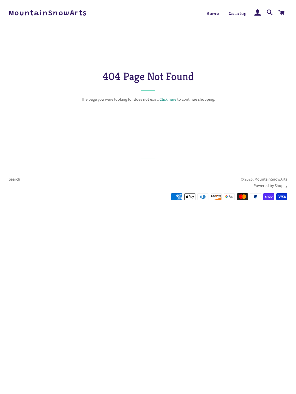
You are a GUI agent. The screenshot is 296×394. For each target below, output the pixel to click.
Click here (168, 99)
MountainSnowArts (48, 13)
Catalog (238, 14)
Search (14, 179)
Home (213, 14)
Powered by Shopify (270, 185)
